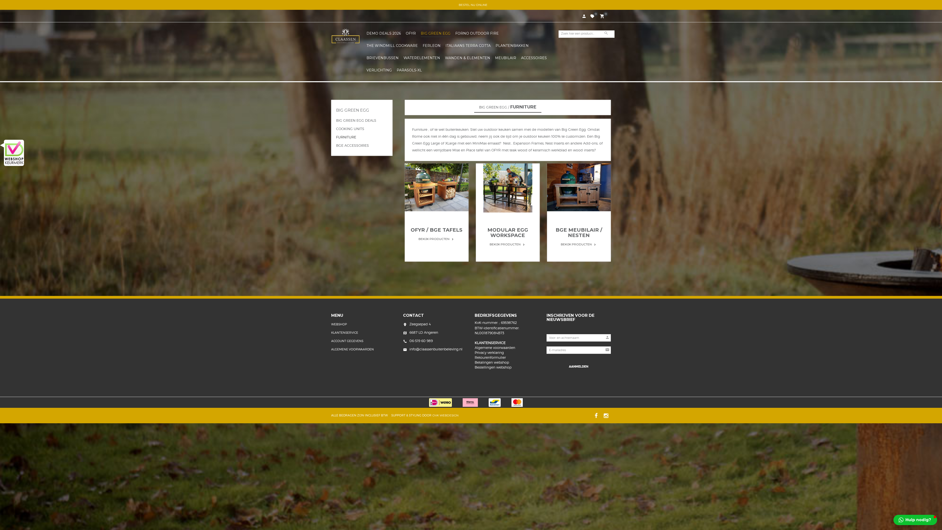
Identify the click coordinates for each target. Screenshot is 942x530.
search (606, 33)
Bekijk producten (437, 239)
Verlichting (379, 70)
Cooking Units (350, 129)
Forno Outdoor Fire (477, 33)
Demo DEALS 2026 (383, 33)
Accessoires (534, 58)
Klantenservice (344, 332)
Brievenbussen (382, 58)
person (584, 16)
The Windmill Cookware (392, 45)
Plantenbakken (512, 45)
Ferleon (432, 45)
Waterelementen (422, 58)
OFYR (411, 33)
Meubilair (505, 58)
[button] (932, 438)
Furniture (346, 137)
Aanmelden (578, 367)
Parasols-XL (409, 70)
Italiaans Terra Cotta (468, 45)
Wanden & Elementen (467, 58)
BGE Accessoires (352, 145)
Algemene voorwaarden (352, 349)
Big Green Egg (435, 33)
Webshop (339, 324)
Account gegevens (347, 341)
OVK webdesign (445, 415)
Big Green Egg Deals (356, 120)
